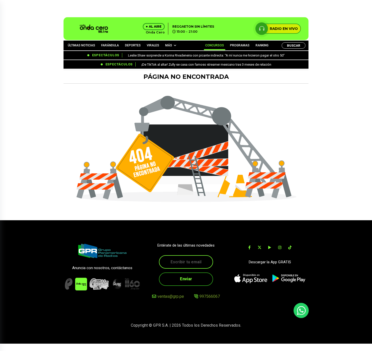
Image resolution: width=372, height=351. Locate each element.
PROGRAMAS (240, 45)
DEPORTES (133, 45)
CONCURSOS (214, 45)
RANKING (262, 45)
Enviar (186, 278)
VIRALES (153, 45)
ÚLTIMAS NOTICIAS (81, 45)
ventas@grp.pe (170, 296)
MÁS (168, 45)
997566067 (209, 296)
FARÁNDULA (110, 45)
